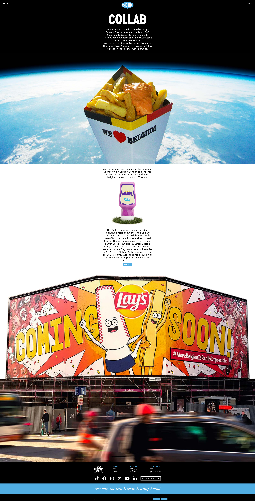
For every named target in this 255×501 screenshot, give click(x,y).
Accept (156, 499)
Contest (152, 473)
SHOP (248, 3)
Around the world (135, 473)
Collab (115, 471)
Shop (131, 468)
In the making (116, 470)
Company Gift (134, 471)
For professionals (134, 470)
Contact (127, 264)
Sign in (151, 468)
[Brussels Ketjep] (127, 5)
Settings (171, 499)
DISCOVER (5, 3)
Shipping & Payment (155, 471)
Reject (164, 499)
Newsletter (151, 478)
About (114, 468)
